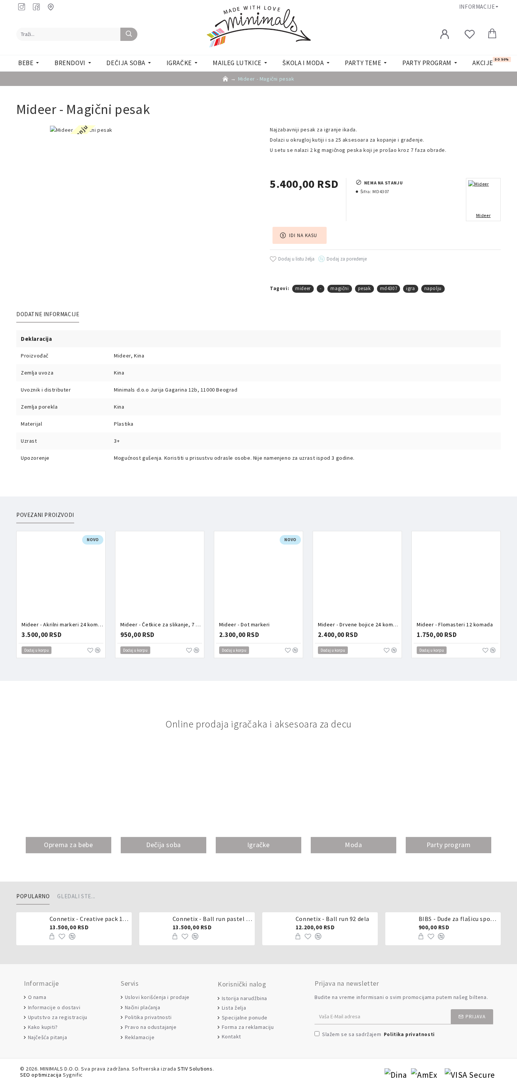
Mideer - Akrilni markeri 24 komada (62, 624)
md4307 (388, 288)
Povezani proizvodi (45, 515)
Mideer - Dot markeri (244, 624)
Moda (353, 844)
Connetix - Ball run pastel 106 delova (212, 918)
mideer (303, 288)
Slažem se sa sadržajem (378, 1034)
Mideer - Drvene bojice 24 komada (359, 624)
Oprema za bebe (68, 844)
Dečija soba (163, 844)
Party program (449, 844)
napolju (433, 288)
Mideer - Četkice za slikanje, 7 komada (161, 624)
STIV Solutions (195, 1069)
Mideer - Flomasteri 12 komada (455, 624)
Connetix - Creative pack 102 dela (89, 918)
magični (339, 288)
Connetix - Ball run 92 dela (332, 918)
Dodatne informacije (47, 314)
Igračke (258, 844)
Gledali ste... (76, 896)
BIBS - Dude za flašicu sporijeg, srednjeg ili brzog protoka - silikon (458, 918)
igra (410, 288)
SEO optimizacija (41, 1075)
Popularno (33, 896)
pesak (364, 288)
